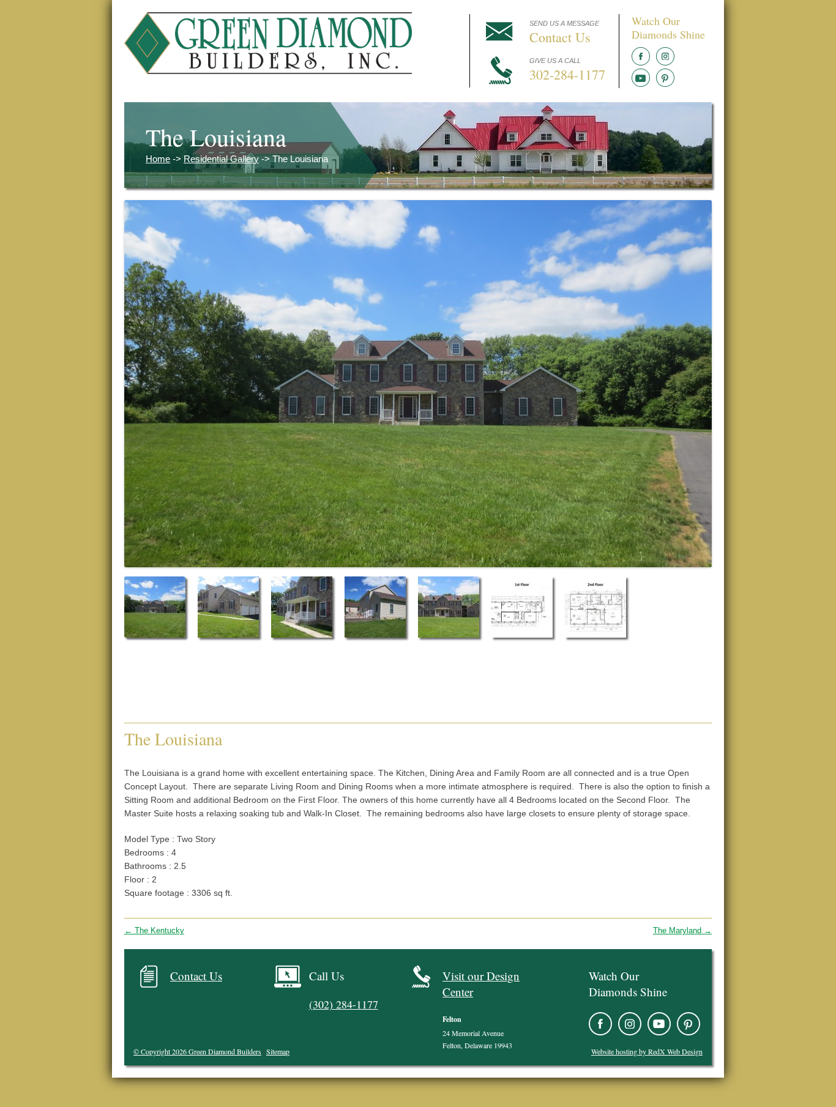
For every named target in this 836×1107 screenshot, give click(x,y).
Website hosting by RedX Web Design (647, 1051)
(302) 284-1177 (343, 1004)
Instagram (665, 56)
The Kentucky (154, 930)
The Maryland (682, 930)
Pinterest (665, 78)
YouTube (641, 78)
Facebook (641, 56)
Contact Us (196, 975)
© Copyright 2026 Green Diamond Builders (197, 1051)
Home (158, 159)
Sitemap (277, 1051)
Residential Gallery (221, 159)
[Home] (268, 70)
